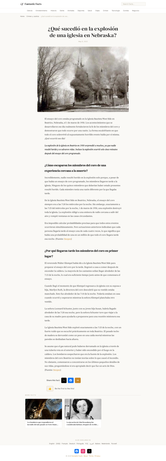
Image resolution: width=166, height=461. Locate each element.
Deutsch (72, 443)
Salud (90, 11)
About (86, 456)
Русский (114, 443)
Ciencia (29, 11)
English (51, 443)
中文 (86, 443)
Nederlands (106, 443)
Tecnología (116, 11)
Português (80, 443)
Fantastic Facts (77, 456)
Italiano (97, 443)
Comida (126, 11)
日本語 (58, 443)
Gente (62, 11)
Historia (53, 11)
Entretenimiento (41, 11)
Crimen (105, 11)
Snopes (67, 238)
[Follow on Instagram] (83, 451)
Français (65, 443)
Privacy (97, 456)
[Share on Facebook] (71, 380)
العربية (92, 443)
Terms (91, 456)
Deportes (81, 11)
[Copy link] (78, 380)
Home (22, 16)
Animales (71, 11)
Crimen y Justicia (32, 16)
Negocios (135, 11)
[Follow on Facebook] (76, 451)
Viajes (97, 11)
